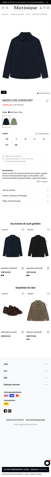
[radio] (16, 139)
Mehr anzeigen (42, 181)
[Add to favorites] (47, 101)
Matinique (5, 14)
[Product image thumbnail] (37, 93)
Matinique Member (12, 384)
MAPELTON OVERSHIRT (39, 14)
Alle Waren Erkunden (17, 14)
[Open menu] (2, 7)
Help (6, 364)
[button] (25, 190)
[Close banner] (47, 2)
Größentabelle (43, 134)
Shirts (28, 14)
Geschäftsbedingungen (35, 420)
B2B (5, 378)
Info (5, 371)
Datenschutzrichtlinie (15, 420)
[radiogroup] (25, 142)
